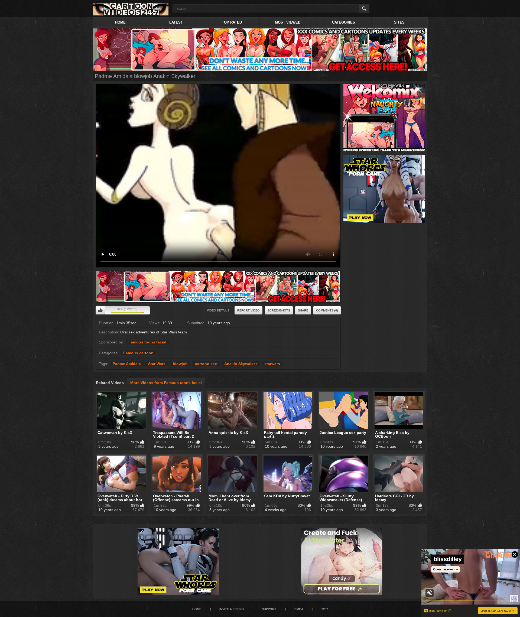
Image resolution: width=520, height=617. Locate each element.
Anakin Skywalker (240, 364)
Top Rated (232, 22)
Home (120, 22)
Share (303, 310)
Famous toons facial (147, 342)
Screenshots (279, 310)
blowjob (180, 364)
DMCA (298, 609)
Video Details (218, 310)
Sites (399, 22)
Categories (343, 22)
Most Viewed (287, 22)
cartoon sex (206, 364)
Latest (176, 22)
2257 (324, 609)
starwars (272, 364)
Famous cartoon (138, 353)
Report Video (248, 310)
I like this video (100, 310)
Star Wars (156, 364)
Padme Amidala (127, 364)
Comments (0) (327, 310)
